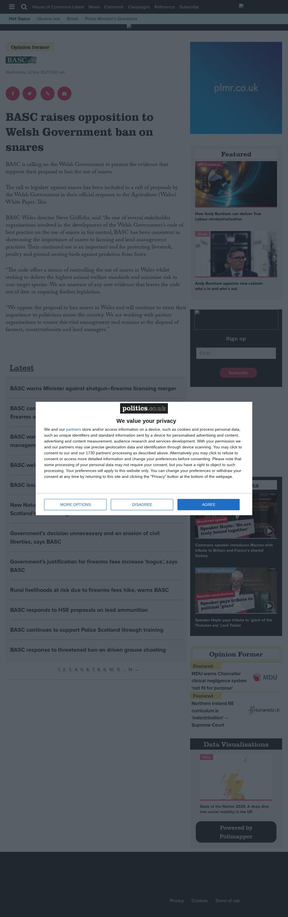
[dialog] (144, 458)
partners (73, 429)
